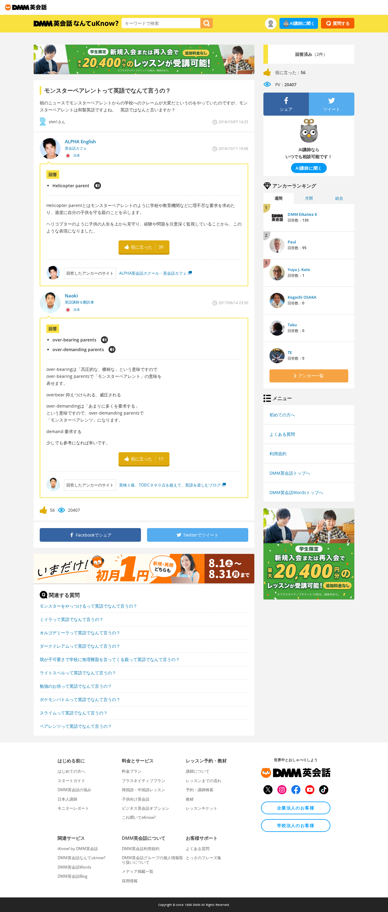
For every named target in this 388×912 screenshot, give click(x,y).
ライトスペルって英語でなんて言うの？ (78, 673)
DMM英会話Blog (72, 876)
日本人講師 (67, 799)
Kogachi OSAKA (302, 297)
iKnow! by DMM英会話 (78, 848)
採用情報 (130, 880)
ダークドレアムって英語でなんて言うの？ (80, 646)
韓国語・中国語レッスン (143, 789)
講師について (197, 771)
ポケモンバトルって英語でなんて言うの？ (80, 699)
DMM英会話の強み (74, 789)
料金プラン (132, 771)
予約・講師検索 (199, 789)
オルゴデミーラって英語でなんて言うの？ (80, 633)
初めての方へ (282, 415)
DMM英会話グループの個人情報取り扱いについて (152, 860)
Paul (292, 242)
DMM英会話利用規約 (140, 848)
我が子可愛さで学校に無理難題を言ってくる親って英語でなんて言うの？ (110, 659)
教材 (190, 799)
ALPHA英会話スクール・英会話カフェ (153, 273)
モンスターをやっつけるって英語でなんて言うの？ (88, 606)
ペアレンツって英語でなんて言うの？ (76, 726)
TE (290, 352)
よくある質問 (282, 434)
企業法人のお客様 (295, 808)
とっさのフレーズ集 (203, 857)
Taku (292, 324)
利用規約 (277, 453)
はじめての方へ (71, 771)
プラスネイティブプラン (143, 780)
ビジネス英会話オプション (145, 808)
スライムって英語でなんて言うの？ (74, 713)
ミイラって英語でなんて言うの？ (71, 619)
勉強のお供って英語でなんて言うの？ (76, 686)
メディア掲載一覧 (137, 871)
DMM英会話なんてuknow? (81, 857)
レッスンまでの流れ (203, 780)
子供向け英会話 (135, 799)
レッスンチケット (201, 808)
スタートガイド (71, 780)
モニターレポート (73, 808)
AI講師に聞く (302, 23)
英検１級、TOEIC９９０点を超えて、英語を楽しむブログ (170, 485)
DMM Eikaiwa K (302, 214)
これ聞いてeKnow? (139, 817)
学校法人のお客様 (295, 825)
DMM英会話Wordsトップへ (296, 492)
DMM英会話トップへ (289, 473)
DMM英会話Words (74, 867)
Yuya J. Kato (299, 269)
